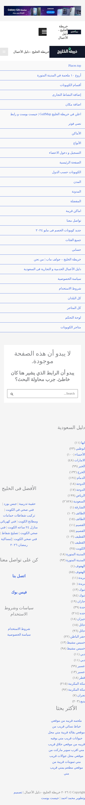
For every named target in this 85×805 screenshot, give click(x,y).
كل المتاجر (74, 307)
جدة (82, 607)
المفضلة (75, 201)
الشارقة (80, 507)
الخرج (81, 472)
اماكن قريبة (73, 211)
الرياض (80, 495)
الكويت (80, 548)
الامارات (79, 460)
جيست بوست (50, 798)
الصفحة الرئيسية (70, 162)
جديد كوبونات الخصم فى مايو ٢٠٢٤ (58, 230)
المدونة (76, 191)
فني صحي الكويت (25, 539)
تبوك (82, 589)
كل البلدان (74, 298)
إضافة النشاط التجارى (66, 94)
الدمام (81, 477)
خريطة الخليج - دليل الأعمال (31, 51)
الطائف (80, 513)
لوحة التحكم (73, 317)
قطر (82, 677)
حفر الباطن (77, 636)
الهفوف (80, 566)
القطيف (80, 536)
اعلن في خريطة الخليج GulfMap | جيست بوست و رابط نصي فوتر (45, 118)
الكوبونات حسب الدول (66, 172)
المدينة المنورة (75, 554)
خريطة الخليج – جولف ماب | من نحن (57, 259)
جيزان (81, 619)
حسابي (76, 249)
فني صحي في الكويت (20, 509)
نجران (81, 695)
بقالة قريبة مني (65, 732)
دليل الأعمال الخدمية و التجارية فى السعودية (52, 269)
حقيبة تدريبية (27, 503)
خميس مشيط (76, 642)
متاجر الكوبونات (70, 327)
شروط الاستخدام (70, 288)
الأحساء (80, 454)
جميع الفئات (73, 240)
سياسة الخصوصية (69, 278)
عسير (81, 666)
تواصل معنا (74, 220)
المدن (77, 181)
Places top (74, 65)
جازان (81, 601)
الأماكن (76, 133)
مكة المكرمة (76, 683)
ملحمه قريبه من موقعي (66, 720)
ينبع (82, 701)
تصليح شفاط (10, 533)
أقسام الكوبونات (70, 85)
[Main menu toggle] (4, 52)
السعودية (79, 501)
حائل (82, 625)
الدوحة (80, 483)
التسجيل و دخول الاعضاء (65, 152)
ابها (83, 442)
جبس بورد (10, 503)
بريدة (81, 577)
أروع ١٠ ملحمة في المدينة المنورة (59, 75)
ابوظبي (80, 448)
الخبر (81, 466)
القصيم (80, 525)
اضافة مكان (73, 104)
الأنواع (77, 143)
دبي (82, 654)
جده (82, 613)
